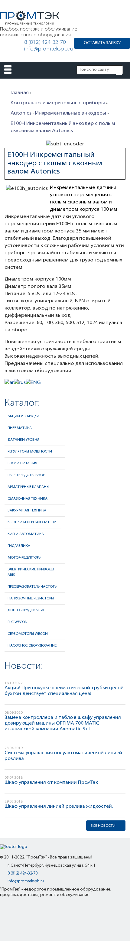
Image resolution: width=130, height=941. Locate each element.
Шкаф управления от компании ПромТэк (51, 782)
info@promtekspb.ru (48, 49)
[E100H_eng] (33, 385)
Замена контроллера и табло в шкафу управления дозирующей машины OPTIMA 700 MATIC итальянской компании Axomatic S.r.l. (63, 723)
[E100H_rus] (20, 385)
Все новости (103, 826)
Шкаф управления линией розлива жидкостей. (59, 806)
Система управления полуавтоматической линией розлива (63, 756)
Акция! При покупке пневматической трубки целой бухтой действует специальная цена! (64, 691)
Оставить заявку (102, 43)
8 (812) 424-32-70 (45, 42)
